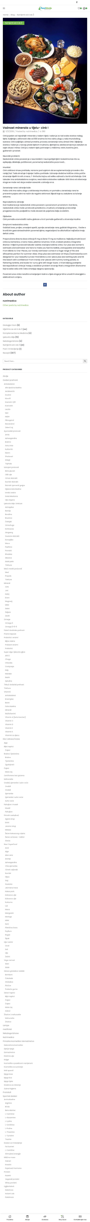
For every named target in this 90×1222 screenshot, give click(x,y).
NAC (7, 413)
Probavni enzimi (11, 645)
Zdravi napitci (9, 993)
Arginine (8, 1103)
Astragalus (9, 507)
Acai (7, 848)
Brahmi (8, 442)
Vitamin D (9, 724)
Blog (13, 15)
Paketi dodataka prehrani (14, 630)
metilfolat (7, 1029)
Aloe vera (9, 855)
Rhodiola (8, 554)
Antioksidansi (9, 384)
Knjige (6, 1059)
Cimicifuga (9, 525)
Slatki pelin (9, 561)
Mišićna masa (9, 1157)
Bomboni (8, 975)
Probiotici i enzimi (11, 637)
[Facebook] (77, 2)
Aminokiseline (9, 1099)
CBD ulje (8, 474)
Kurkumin (9, 449)
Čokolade (9, 978)
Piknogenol (9, 420)
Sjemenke (9, 793)
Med (7, 572)
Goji (6, 880)
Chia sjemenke (11, 866)
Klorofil (8, 398)
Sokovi (7, 1011)
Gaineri (8, 1161)
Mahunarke (8, 779)
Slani (7, 964)
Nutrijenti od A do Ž (25, 15)
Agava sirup (10, 819)
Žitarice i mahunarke (12, 1014)
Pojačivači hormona (13, 1168)
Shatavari (9, 456)
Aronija (8, 859)
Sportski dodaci (10, 1096)
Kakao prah (9, 891)
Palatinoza (9, 1197)
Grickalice (9, 982)
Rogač (7, 935)
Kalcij (7, 594)
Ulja (6, 953)
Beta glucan (10, 471)
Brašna (8, 757)
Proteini (7, 1172)
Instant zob (9, 1193)
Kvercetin (9, 406)
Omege (7, 619)
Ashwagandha (11, 438)
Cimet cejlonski (11, 869)
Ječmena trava (11, 888)
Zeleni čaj (9, 427)
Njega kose (8, 1074)
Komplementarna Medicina (15, 333)
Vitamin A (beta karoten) (15, 717)
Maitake (8, 674)
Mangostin (9, 913)
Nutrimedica (8, 1037)
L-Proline (8, 1128)
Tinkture (8, 579)
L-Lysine (8, 1121)
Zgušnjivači (9, 764)
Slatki (7, 967)
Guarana (8, 884)
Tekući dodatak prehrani (14, 684)
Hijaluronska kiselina (13, 489)
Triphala (8, 464)
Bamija (8, 511)
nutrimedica (31, 131)
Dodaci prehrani (10, 380)
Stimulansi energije (13, 1154)
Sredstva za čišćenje (12, 1085)
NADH (7, 416)
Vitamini (7, 692)
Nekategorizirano (11, 341)
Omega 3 (9, 623)
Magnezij (8, 601)
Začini (7, 956)
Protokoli (7, 1092)
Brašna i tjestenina (11, 754)
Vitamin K (9, 732)
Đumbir (8, 873)
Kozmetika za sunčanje (13, 1067)
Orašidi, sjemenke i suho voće (16, 783)
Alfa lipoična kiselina (13, 387)
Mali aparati (8, 1070)
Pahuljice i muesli (11, 804)
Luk (6, 906)
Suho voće (9, 801)
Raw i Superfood (10, 844)
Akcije (5, 376)
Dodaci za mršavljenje (13, 1143)
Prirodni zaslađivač (11, 815)
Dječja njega (9, 1049)
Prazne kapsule (10, 634)
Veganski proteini (12, 1179)
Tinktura (8, 565)
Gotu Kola (9, 445)
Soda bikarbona (11, 496)
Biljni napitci (8, 746)
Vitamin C (9, 721)
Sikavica (8, 558)
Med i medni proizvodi (13, 569)
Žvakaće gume (11, 989)
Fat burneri (9, 1146)
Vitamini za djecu (12, 735)
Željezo (8, 612)
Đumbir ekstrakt (11, 482)
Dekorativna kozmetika (13, 1045)
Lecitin (7, 409)
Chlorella (8, 663)
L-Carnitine (9, 1114)
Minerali (7, 583)
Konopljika (9, 540)
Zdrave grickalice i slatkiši (14, 971)
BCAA (7, 1107)
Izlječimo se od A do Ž (12, 329)
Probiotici (9, 648)
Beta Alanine (10, 1110)
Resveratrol (9, 424)
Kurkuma (8, 902)
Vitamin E (9, 728)
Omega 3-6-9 (11, 626)
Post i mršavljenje (11, 349)
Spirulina (8, 681)
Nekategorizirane (11, 1033)
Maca (7, 543)
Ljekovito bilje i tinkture (13, 503)
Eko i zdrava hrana (11, 739)
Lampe (6, 1025)
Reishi (7, 677)
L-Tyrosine (9, 1135)
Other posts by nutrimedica (15, 305)
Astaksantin (10, 391)
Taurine (8, 1139)
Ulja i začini (8, 942)
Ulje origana (10, 500)
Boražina (8, 514)
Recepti (6, 353)
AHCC (7, 655)
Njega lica (8, 1078)
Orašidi (8, 786)
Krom (7, 598)
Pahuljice (8, 812)
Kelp (7, 670)
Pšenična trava (11, 927)
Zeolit (7, 616)
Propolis (8, 576)
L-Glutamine (10, 1117)
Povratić (8, 550)
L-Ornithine (9, 1125)
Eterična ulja (9, 1056)
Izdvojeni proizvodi (11, 467)
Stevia (7, 841)
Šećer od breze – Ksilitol (14, 837)
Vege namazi (9, 960)
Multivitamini (10, 713)
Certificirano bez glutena (14, 775)
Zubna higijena (10, 1088)
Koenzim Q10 (10, 402)
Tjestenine (9, 761)
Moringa (8, 917)
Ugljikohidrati (9, 1186)
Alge (6, 743)
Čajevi (7, 750)
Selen (7, 608)
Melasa (8, 830)
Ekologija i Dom (10, 325)
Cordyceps (9, 666)
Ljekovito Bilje (9, 337)
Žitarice (8, 1022)
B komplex (9, 699)
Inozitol (8, 395)
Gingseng (9, 532)
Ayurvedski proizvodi (12, 431)
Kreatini (8, 1164)
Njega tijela (8, 1081)
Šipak (7, 938)
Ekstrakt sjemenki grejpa (15, 485)
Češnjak (8, 521)
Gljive (7, 877)
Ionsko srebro (10, 492)
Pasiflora (8, 547)
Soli (6, 949)
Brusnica (8, 518)
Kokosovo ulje (10, 895)
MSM (7, 605)
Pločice (8, 985)
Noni (7, 924)
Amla (7, 435)
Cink (7, 587)
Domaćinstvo (9, 1052)
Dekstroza (9, 1190)
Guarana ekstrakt (12, 536)
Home (5, 15)
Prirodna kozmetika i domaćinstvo (18, 1041)
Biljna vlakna (10, 641)
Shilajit (7, 460)
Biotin (7, 703)
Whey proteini (11, 1183)
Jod (6, 590)
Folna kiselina (10, 706)
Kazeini (8, 1175)
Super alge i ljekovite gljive (14, 652)
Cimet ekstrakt (11, 478)
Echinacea (9, 529)
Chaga (8, 659)
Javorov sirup (10, 826)
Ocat (7, 946)
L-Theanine (10, 1132)
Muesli (7, 808)
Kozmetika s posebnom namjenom (18, 1063)
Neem (7, 453)
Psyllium (8, 931)
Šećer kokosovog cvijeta (15, 833)
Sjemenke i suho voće (14, 797)
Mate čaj (8, 772)
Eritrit (7, 822)
